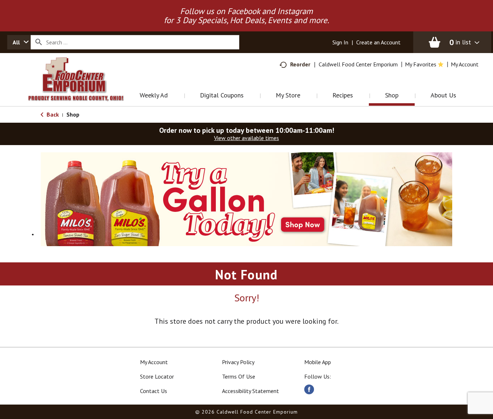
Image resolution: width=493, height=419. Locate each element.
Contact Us (153, 390)
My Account (154, 362)
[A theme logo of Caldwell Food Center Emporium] (83, 88)
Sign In (340, 42)
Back (52, 114)
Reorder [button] (300, 64)
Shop (72, 114)
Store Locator (157, 376)
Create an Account (378, 42)
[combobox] (19, 42)
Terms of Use (238, 376)
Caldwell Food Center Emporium (358, 64)
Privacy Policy (238, 362)
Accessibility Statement (250, 390)
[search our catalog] (39, 42)
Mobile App (317, 362)
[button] (246, 198)
